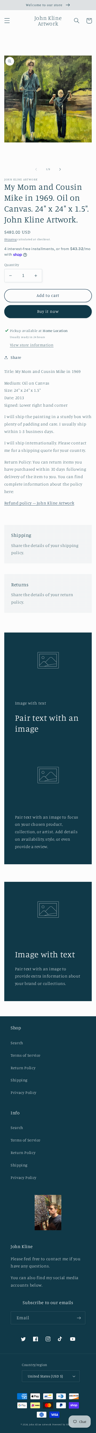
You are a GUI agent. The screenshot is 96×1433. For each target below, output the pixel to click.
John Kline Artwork (40, 1424)
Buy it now (48, 311)
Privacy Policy (24, 1092)
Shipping (10, 239)
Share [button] (16, 357)
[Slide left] (36, 169)
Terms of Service (26, 1055)
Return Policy (23, 1067)
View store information (32, 345)
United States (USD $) (45, 1376)
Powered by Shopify (63, 1424)
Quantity (11, 265)
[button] (7, 21)
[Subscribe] (79, 1317)
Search (17, 1042)
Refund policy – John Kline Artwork (39, 502)
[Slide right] (60, 169)
